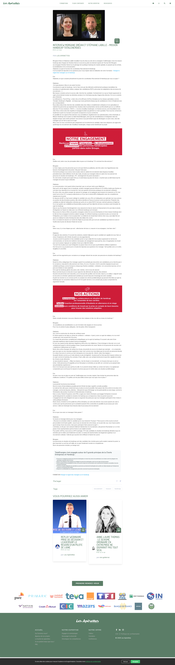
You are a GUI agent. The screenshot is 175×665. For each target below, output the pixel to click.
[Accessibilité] (170, 3)
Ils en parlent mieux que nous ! (45, 642)
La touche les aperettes (42, 639)
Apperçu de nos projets (42, 636)
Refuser (125, 661)
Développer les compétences (71, 639)
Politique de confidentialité (130, 634)
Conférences (93, 639)
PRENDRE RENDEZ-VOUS (87, 583)
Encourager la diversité (69, 636)
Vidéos (91, 633)
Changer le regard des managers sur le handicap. (75, 475)
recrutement (98, 489)
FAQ (36, 644)
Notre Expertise (93, 3)
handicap (118, 489)
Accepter (135, 661)
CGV (117, 634)
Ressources (108, 3)
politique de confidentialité (93, 661)
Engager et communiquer (70, 633)
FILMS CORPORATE (78, 3)
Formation (92, 636)
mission (108, 489)
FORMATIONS (64, 3)
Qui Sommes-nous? (41, 633)
